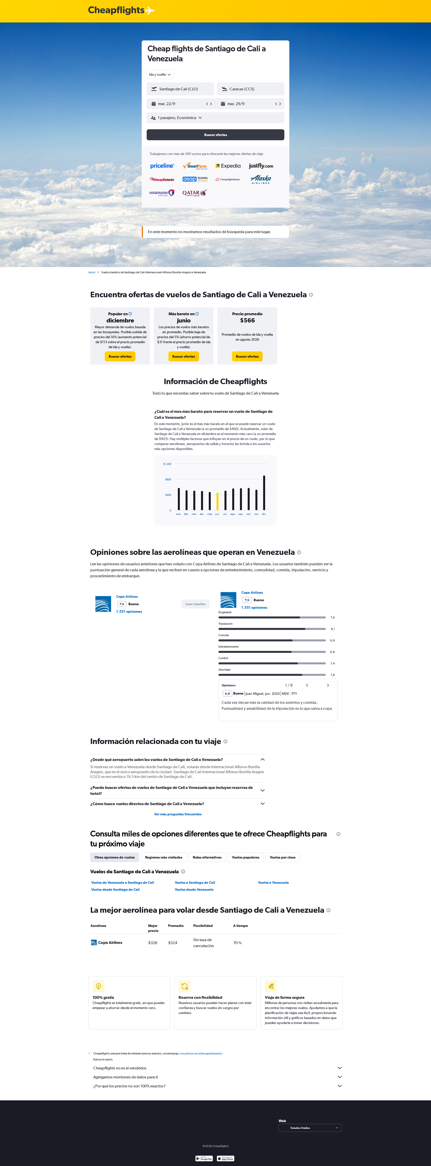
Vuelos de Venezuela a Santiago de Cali (122, 882)
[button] (178, 104)
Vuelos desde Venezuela (194, 889)
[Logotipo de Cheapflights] (116, 10)
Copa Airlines (127, 596)
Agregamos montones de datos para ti (125, 1077)
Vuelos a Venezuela (273, 882)
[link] (120, 356)
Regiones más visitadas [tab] (163, 857)
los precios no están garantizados (201, 1053)
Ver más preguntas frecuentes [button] (178, 814)
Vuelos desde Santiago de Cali (115, 889)
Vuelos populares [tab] (245, 857)
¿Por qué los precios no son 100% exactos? (129, 1086)
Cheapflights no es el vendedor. (120, 1068)
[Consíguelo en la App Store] (226, 1159)
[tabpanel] (215, 471)
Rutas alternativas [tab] (207, 857)
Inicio (91, 272)
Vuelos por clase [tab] (283, 857)
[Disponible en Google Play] (204, 1159)
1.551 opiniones (129, 611)
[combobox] (160, 74)
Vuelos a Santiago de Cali (195, 882)
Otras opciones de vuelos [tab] (115, 857)
